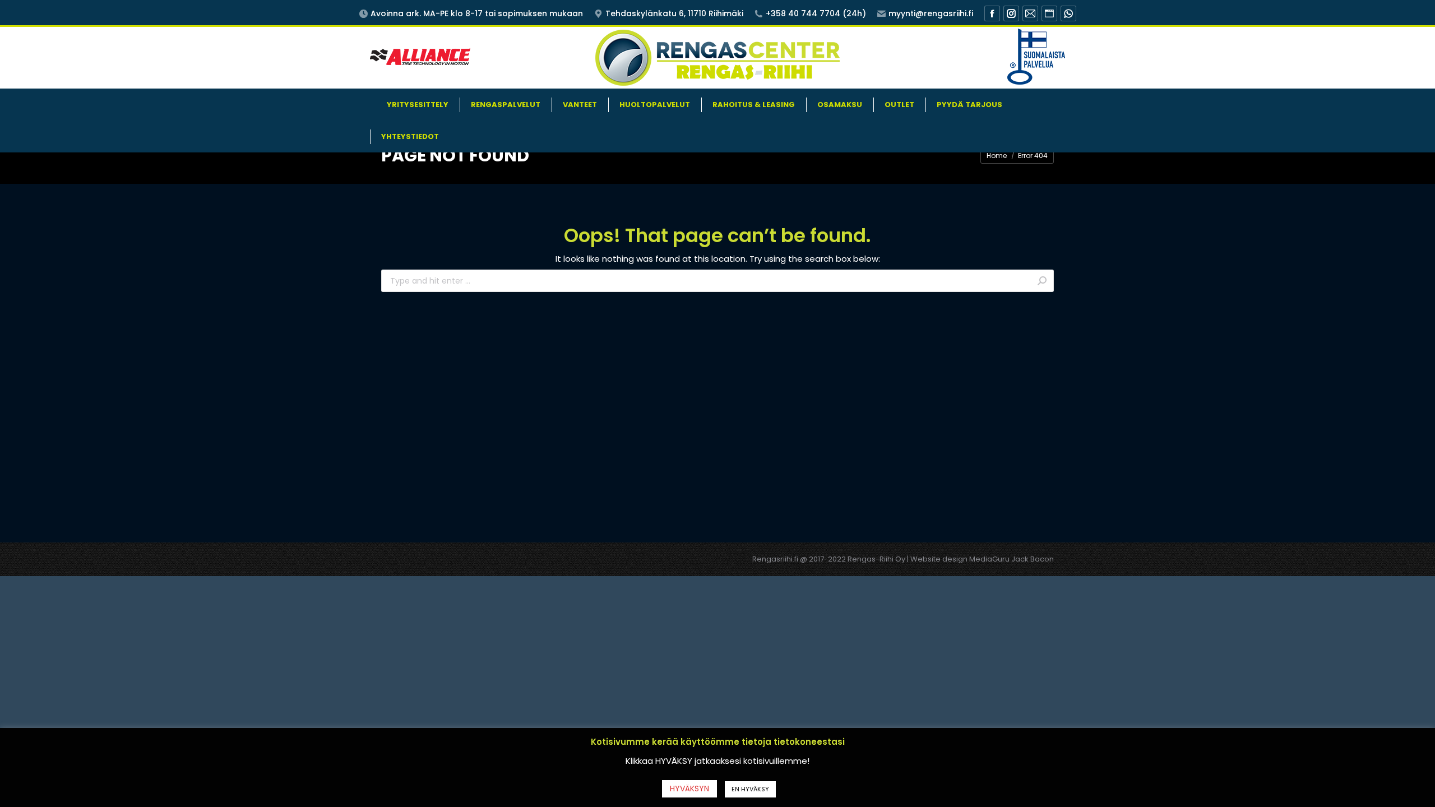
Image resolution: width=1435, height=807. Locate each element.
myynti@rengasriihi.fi (930, 13)
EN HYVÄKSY (750, 789)
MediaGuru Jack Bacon (1011, 559)
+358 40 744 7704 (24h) (816, 13)
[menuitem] (417, 104)
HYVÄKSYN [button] (689, 788)
